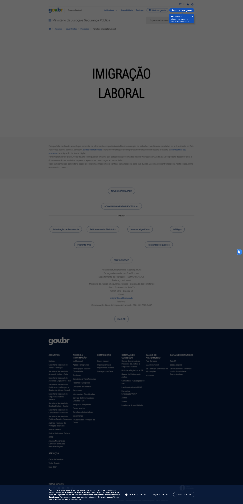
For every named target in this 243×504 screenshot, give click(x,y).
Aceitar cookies (183, 494)
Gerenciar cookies (137, 494)
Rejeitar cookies (160, 494)
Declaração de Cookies (71, 499)
